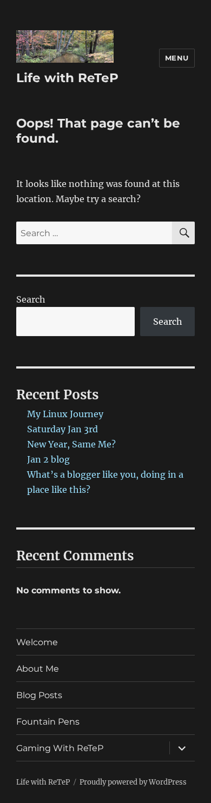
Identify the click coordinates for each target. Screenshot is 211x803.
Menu (177, 57)
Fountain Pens (48, 722)
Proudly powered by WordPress (133, 782)
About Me (37, 669)
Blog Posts (39, 695)
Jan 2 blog (48, 459)
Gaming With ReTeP (59, 748)
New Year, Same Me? (71, 444)
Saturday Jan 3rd (62, 429)
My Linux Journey (65, 414)
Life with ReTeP (67, 77)
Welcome (37, 642)
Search (30, 299)
